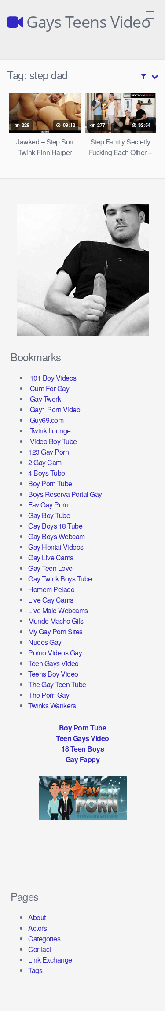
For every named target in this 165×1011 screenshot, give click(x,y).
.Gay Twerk (44, 399)
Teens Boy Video (53, 674)
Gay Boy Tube (49, 515)
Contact (39, 949)
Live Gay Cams (50, 600)
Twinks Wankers (52, 705)
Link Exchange (50, 960)
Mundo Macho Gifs (55, 621)
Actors (37, 928)
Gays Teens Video (86, 22)
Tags (35, 970)
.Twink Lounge (49, 431)
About (37, 917)
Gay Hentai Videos (56, 547)
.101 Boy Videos (52, 378)
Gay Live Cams (50, 557)
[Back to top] (150, 991)
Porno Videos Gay (55, 653)
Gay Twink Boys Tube (60, 579)
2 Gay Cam (45, 462)
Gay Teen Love (50, 568)
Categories (44, 938)
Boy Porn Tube (50, 483)
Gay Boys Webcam (56, 536)
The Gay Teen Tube (57, 684)
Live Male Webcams (58, 610)
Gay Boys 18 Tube (55, 526)
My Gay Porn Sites (55, 631)
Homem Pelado (51, 589)
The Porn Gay (48, 695)
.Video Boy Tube (52, 441)
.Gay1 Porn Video (54, 409)
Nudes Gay (45, 642)
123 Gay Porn (48, 452)
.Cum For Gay (48, 388)
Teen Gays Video (53, 663)
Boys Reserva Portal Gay (65, 494)
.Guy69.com (45, 420)
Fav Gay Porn (48, 505)
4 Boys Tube (46, 473)
